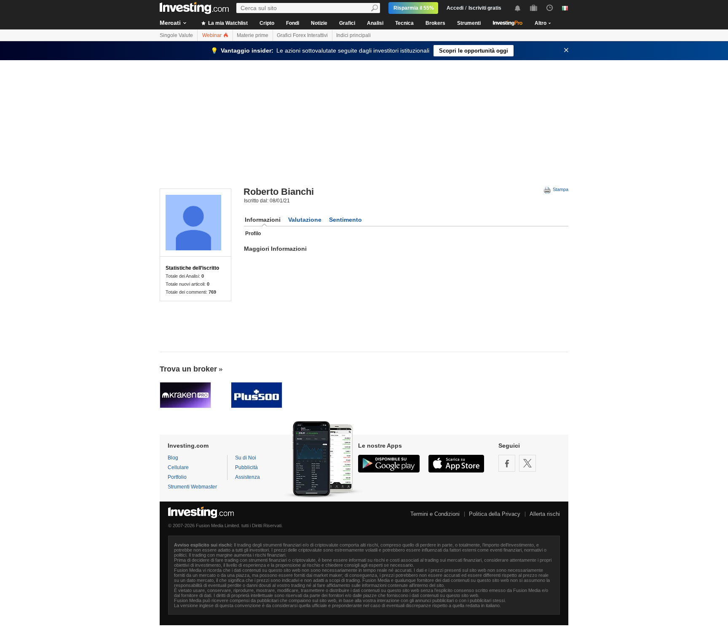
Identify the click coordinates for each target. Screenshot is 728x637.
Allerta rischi (545, 514)
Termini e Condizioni (435, 514)
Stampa (559, 189)
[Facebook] (506, 463)
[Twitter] (527, 463)
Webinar (212, 35)
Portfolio (177, 477)
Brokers (435, 23)
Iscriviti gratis (484, 8)
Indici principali (353, 35)
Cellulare (178, 467)
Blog (173, 458)
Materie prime (252, 35)
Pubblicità (246, 467)
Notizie (319, 23)
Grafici (347, 23)
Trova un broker (188, 369)
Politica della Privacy (494, 514)
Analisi (375, 23)
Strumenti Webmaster (192, 487)
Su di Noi (245, 458)
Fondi (292, 23)
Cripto (267, 23)
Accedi (455, 8)
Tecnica (404, 23)
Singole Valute (176, 35)
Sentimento (345, 219)
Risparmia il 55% (413, 8)
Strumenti (469, 23)
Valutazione (304, 219)
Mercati (170, 22)
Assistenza (247, 477)
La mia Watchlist (227, 23)
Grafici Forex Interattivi (302, 35)
